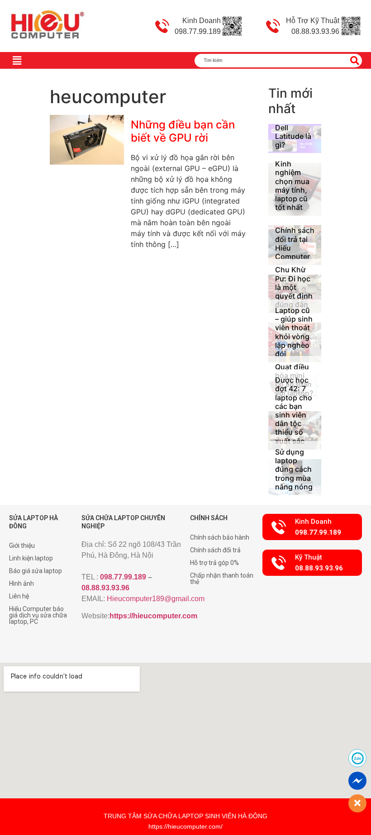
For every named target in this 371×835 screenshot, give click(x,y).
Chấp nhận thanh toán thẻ (221, 578)
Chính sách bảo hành (219, 537)
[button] (312, 527)
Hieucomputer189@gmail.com (156, 599)
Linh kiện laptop (31, 558)
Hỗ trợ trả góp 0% (214, 562)
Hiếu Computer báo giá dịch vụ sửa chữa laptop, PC (38, 615)
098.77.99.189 (123, 577)
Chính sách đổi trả (215, 550)
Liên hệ (19, 596)
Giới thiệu (22, 545)
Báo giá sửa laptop (35, 570)
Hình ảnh (21, 583)
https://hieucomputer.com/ (185, 826)
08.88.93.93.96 (105, 588)
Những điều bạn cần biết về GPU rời (183, 131)
